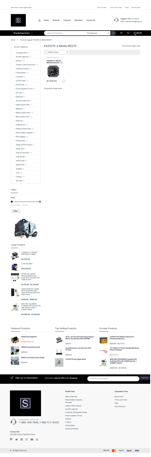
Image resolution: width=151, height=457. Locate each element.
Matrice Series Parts (24, 113)
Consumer (21, 77)
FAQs (116, 403)
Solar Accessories (24, 153)
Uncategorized (22, 53)
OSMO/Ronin (22, 125)
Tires (19, 173)
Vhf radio (20, 181)
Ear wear (20, 93)
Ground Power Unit (24, 101)
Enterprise (20, 97)
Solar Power (21, 161)
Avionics (56, 57)
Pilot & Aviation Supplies (25, 133)
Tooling (20, 177)
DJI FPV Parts (22, 81)
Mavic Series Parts (24, 117)
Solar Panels (21, 157)
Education (78, 20)
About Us (56, 20)
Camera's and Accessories (27, 65)
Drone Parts (22, 85)
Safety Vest (21, 149)
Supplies (20, 169)
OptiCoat (20, 121)
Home (46, 20)
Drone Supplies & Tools (26, 89)
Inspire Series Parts (24, 105)
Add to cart (63, 81)
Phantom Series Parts (25, 129)
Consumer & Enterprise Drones (76, 412)
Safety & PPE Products (25, 145)
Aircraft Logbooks (23, 57)
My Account (136, 7)
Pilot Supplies (22, 137)
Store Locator (101, 7)
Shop (127, 7)
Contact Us (90, 20)
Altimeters (50, 57)
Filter (15, 211)
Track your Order (121, 400)
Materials (20, 109)
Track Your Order (116, 7)
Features (67, 20)
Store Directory (120, 406)
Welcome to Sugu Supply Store (21, 7)
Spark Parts (21, 165)
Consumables (22, 73)
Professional (21, 141)
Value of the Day (71, 396)
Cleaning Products (24, 69)
